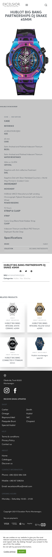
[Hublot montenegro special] (39, 343)
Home (6, 117)
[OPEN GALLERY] (26, 60)
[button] (20, 271)
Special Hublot (42, 352)
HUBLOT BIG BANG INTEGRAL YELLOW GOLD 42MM (39, 326)
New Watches (16, 117)
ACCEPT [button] (22, 551)
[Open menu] (26, 5)
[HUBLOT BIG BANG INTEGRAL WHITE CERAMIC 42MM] (12, 309)
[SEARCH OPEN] (46, 5)
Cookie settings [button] (9, 551)
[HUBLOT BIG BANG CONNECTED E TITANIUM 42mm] (12, 343)
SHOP (4, 404)
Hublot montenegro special (39, 356)
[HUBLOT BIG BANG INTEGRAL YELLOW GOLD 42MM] (39, 309)
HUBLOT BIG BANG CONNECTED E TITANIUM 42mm (12, 360)
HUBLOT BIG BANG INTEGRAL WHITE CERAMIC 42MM (12, 326)
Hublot (16, 278)
